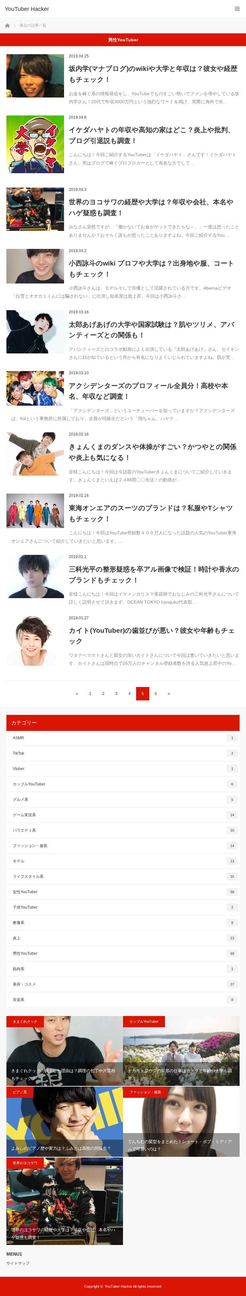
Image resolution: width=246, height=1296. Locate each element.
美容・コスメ (123, 984)
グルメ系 (123, 799)
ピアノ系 (20, 1092)
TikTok (123, 753)
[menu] (237, 9)
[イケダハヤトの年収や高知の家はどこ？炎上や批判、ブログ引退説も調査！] (35, 144)
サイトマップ (17, 1263)
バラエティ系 (123, 830)
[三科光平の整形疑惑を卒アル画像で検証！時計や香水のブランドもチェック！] (35, 576)
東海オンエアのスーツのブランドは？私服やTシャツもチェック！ (151, 513)
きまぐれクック (25, 1021)
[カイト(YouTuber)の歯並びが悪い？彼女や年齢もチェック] (35, 641)
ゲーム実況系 (123, 815)
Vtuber (123, 769)
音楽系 (123, 999)
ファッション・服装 (123, 845)
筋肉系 (123, 969)
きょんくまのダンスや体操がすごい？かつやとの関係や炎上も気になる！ (152, 452)
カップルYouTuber (123, 784)
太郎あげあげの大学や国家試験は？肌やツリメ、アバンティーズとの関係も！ (151, 330)
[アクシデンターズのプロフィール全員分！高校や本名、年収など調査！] (35, 388)
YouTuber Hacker (27, 9)
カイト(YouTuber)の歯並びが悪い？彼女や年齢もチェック (152, 636)
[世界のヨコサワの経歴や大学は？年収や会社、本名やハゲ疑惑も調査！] (35, 209)
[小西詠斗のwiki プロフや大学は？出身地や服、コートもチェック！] (35, 266)
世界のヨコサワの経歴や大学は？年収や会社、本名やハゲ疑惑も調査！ (151, 207)
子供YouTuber (123, 907)
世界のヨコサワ (25, 1163)
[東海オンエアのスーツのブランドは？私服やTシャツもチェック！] (35, 511)
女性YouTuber (123, 892)
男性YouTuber (123, 953)
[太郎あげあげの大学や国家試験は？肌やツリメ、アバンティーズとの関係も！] (35, 331)
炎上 (123, 938)
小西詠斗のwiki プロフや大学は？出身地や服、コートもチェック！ (151, 268)
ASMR (123, 738)
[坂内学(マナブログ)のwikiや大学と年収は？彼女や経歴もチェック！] (35, 75)
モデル (123, 861)
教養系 (123, 922)
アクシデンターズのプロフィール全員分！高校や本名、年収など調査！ (148, 391)
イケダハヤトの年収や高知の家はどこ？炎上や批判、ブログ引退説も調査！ (151, 135)
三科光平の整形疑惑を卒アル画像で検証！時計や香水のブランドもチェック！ (154, 574)
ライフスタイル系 (123, 876)
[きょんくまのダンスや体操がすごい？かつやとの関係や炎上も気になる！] (35, 454)
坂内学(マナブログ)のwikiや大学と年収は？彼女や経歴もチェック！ (153, 74)
